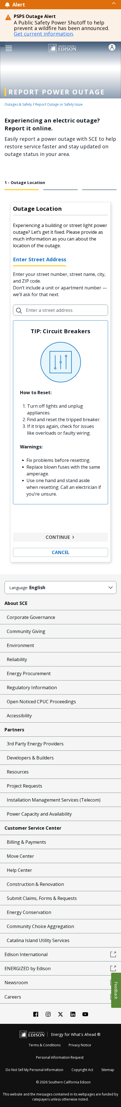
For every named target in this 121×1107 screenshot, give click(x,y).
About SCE (16, 603)
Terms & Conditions (44, 1045)
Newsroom (16, 982)
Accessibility (19, 716)
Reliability (17, 659)
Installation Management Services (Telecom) (53, 800)
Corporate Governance (31, 617)
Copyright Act (82, 1069)
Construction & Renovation (35, 884)
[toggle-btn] (70, 3)
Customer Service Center (33, 828)
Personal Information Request (60, 1057)
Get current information (43, 33)
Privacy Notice (80, 1045)
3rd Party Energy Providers (35, 744)
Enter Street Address (39, 259)
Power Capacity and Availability (39, 814)
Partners (14, 730)
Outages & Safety (18, 104)
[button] (9, 48)
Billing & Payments (26, 842)
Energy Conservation (29, 912)
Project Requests (24, 786)
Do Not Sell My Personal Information (34, 1069)
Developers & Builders (30, 758)
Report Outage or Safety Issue (59, 104)
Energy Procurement (29, 673)
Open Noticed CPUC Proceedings (41, 701)
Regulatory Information (32, 687)
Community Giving (26, 631)
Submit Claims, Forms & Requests (42, 898)
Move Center (20, 856)
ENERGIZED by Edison (28, 968)
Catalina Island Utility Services (38, 940)
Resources (18, 772)
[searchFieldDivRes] (19, 310)
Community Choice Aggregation (40, 926)
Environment (20, 645)
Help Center (19, 870)
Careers (13, 997)
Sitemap (107, 1069)
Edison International (26, 954)
